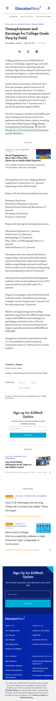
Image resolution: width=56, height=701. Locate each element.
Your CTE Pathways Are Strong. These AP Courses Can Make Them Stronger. (26, 506)
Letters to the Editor (41, 631)
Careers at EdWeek (13, 649)
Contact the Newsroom (42, 644)
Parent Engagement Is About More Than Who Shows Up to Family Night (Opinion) (23, 158)
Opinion (9, 152)
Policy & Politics (27, 16)
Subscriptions (11, 661)
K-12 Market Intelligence (42, 675)
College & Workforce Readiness (24, 24)
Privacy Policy (11, 690)
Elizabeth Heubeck (13, 472)
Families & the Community (17, 150)
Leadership (13, 16)
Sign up (28, 603)
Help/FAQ (36, 635)
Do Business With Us (42, 656)
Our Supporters (11, 644)
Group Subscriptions (14, 670)
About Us (9, 626)
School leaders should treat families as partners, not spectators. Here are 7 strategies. (25, 166)
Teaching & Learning (44, 16)
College (33, 383)
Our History (10, 635)
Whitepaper (11, 498)
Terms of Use (38, 695)
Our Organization (12, 631)
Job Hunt (22, 383)
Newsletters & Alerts (13, 666)
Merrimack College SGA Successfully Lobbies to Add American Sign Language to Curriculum (25, 538)
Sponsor (9, 528)
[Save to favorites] (28, 51)
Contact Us (37, 626)
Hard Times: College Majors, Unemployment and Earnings (25, 125)
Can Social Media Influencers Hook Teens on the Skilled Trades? (18, 465)
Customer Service (39, 640)
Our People (10, 640)
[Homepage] (28, 8)
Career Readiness (24, 388)
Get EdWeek (10, 656)
